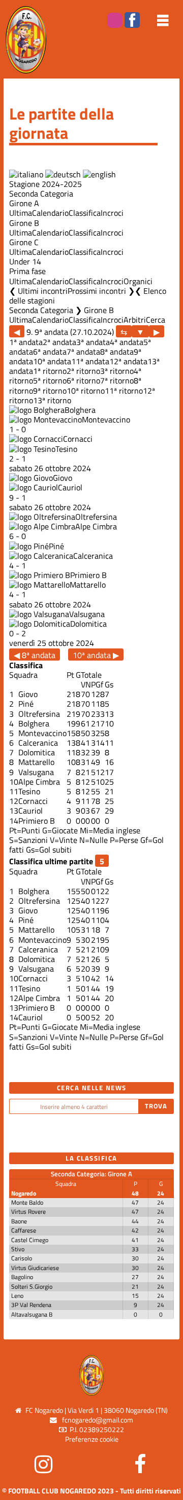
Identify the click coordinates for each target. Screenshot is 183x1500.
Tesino (66, 449)
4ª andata (126, 342)
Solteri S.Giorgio (31, 1286)
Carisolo (21, 1258)
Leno (17, 1295)
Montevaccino (106, 419)
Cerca (155, 320)
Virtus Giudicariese (35, 1268)
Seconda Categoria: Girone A (91, 1174)
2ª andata (59, 342)
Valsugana (87, 614)
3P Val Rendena (31, 1305)
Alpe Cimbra (96, 526)
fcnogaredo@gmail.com (97, 1420)
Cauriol (70, 487)
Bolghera (80, 410)
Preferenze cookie (91, 1439)
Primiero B (88, 575)
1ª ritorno (50, 371)
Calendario (50, 213)
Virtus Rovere (28, 1211)
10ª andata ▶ (96, 655)
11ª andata (90, 361)
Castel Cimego (29, 1240)
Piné (56, 546)
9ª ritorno (50, 390)
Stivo (17, 1249)
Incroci (112, 213)
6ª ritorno (83, 380)
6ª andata (50, 351)
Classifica (85, 213)
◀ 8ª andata (34, 655)
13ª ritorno (52, 400)
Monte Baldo (27, 1202)
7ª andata (83, 351)
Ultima (20, 213)
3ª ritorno (117, 371)
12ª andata (128, 361)
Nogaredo (23, 1193)
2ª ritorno (83, 371)
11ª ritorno (124, 390)
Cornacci (78, 439)
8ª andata (117, 351)
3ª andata (93, 342)
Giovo (62, 478)
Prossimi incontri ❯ (101, 291)
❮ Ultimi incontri (38, 291)
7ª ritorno (117, 380)
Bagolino (22, 1277)
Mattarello (88, 585)
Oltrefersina (96, 517)
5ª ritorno (50, 380)
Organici (138, 281)
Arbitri (135, 320)
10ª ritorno (86, 390)
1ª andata (26, 342)
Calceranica (93, 556)
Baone (19, 1221)
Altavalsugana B (31, 1314)
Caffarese (23, 1230)
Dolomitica (88, 624)
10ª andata (52, 361)
